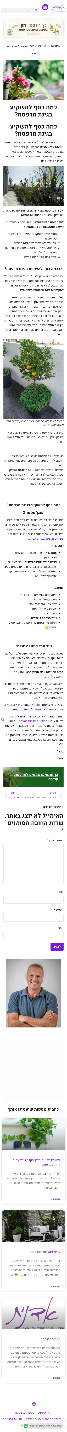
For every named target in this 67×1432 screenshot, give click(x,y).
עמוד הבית (54, 46)
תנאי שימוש (45, 1413)
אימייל (59, 910)
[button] (45, 7)
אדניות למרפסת (12, 1419)
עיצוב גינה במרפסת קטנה (45, 1252)
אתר (61, 928)
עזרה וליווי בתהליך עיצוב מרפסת (44, 1419)
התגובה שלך (55, 840)
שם (60, 892)
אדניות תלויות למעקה (32, 721)
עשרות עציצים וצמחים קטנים (46, 538)
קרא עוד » (55, 1199)
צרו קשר (20, 1413)
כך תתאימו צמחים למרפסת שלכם (36, 777)
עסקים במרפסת (50, 1339)
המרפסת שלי (38, 46)
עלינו (31, 1413)
